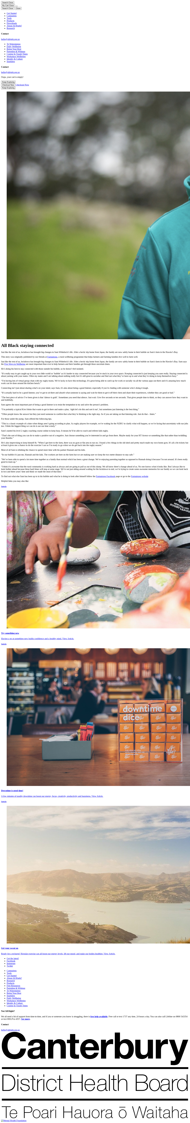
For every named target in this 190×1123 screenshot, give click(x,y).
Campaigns (12, 16)
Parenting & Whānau (16, 51)
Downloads (12, 23)
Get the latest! (13, 958)
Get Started (12, 13)
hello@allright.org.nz (10, 39)
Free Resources (13, 985)
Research (11, 28)
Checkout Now (8, 85)
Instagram (11, 963)
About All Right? (14, 26)
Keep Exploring (8, 82)
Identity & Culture (15, 59)
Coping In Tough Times (17, 54)
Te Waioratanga (13, 44)
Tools (9, 18)
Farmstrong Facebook (105, 476)
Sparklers (11, 61)
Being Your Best (14, 49)
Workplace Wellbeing (16, 56)
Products (10, 21)
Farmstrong (52, 357)
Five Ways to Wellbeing (14, 364)
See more (25, 1019)
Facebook (11, 961)
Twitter (10, 966)
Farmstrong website (139, 476)
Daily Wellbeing (14, 46)
